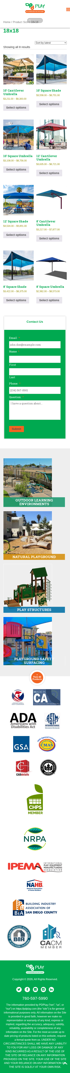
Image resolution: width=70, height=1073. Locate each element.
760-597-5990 (35, 998)
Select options (16, 107)
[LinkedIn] (51, 989)
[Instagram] (43, 989)
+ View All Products (37, 677)
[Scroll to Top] (65, 1063)
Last (12, 377)
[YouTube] (35, 989)
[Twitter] (19, 989)
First (12, 364)
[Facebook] (27, 989)
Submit (16, 428)
